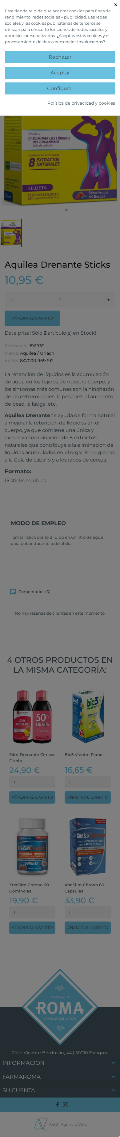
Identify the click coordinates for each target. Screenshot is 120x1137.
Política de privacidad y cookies (81, 103)
